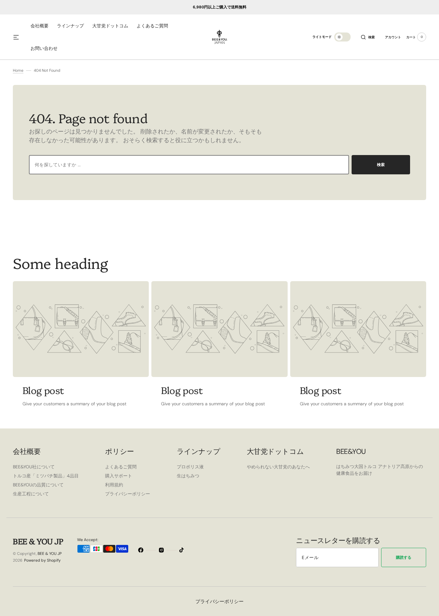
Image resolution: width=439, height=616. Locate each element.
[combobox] (189, 164)
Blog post (43, 390)
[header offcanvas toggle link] (18, 37)
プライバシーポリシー (219, 601)
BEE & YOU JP (50, 553)
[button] (368, 37)
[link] (81, 329)
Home (18, 70)
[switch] (342, 36)
